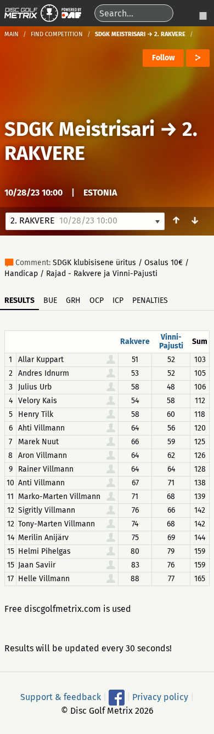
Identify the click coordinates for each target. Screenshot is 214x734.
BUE (50, 300)
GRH (73, 300)
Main (11, 34)
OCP (96, 300)
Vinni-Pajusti (171, 341)
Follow (163, 57)
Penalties (150, 300)
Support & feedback (60, 696)
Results (19, 300)
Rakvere (135, 341)
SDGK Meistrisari (79, 129)
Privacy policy (160, 696)
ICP (117, 300)
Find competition (57, 34)
